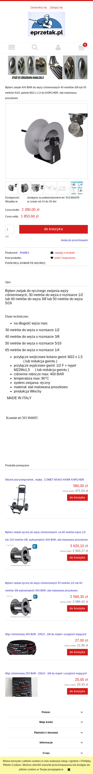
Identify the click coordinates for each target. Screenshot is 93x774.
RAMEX (24, 252)
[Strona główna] (46, 24)
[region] (46, 66)
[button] (11, 47)
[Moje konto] (58, 47)
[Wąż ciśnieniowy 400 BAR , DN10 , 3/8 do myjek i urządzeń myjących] (25, 647)
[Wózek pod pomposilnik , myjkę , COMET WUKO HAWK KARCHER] (25, 500)
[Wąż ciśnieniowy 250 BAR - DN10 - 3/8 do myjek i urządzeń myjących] (25, 687)
